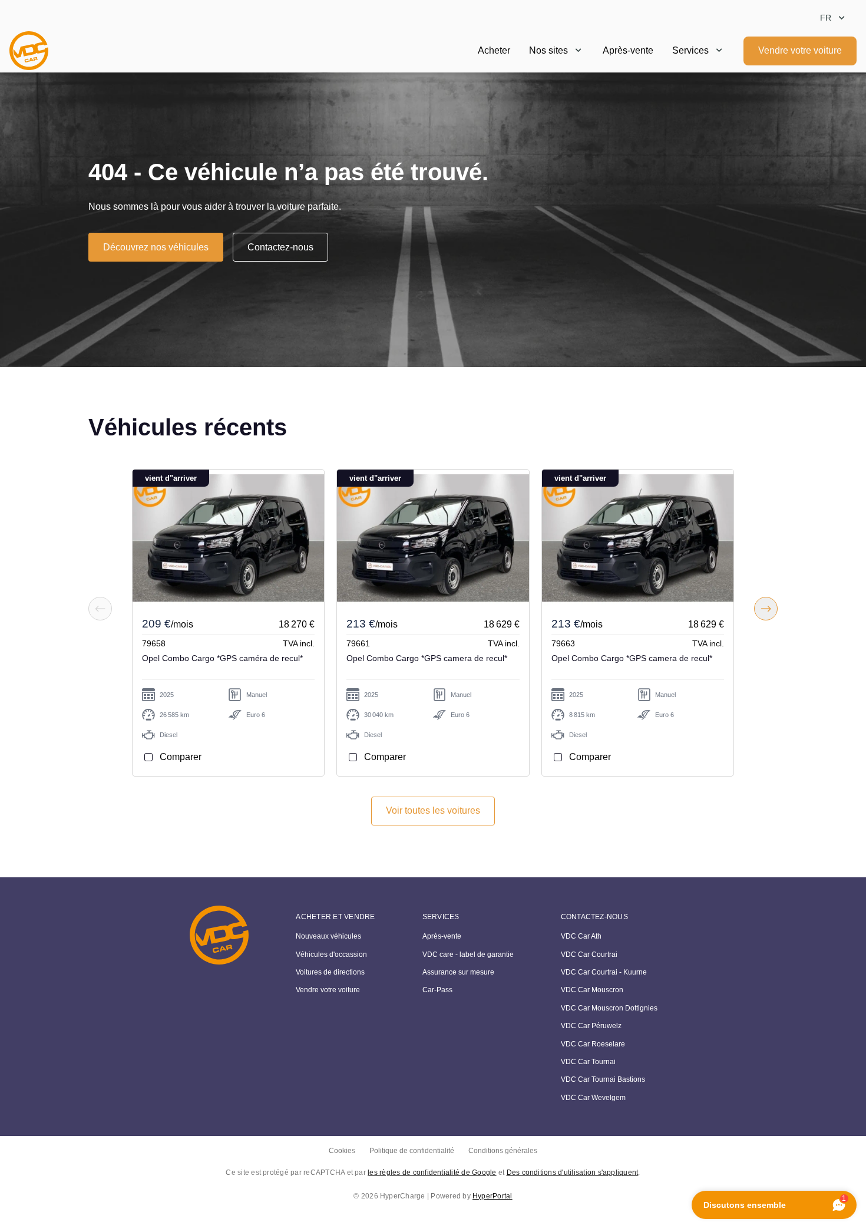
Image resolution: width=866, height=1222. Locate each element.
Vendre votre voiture (800, 50)
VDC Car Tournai (588, 1062)
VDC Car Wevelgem (593, 1098)
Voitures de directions (330, 972)
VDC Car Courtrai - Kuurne (604, 972)
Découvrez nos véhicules (156, 247)
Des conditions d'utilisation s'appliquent (573, 1172)
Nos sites (548, 50)
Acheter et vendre (335, 917)
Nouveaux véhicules (328, 936)
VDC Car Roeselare (593, 1044)
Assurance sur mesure (458, 972)
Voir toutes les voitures (433, 810)
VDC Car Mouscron (592, 990)
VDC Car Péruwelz (591, 1026)
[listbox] (833, 18)
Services (690, 50)
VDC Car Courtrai (589, 954)
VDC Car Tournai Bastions (603, 1079)
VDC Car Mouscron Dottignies (609, 1008)
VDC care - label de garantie (468, 954)
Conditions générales (502, 1151)
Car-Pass (437, 990)
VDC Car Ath (581, 936)
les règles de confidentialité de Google (432, 1172)
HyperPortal (492, 1196)
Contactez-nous (280, 247)
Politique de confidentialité (411, 1151)
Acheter (494, 50)
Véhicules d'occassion (331, 954)
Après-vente (628, 50)
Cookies (342, 1151)
